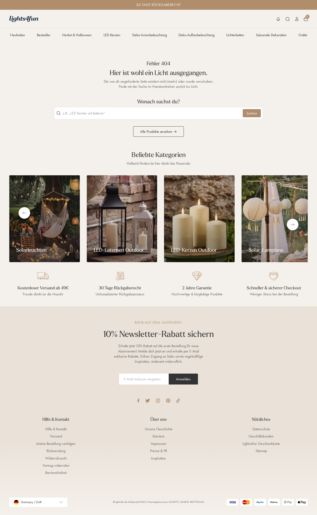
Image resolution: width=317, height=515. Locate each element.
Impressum (158, 443)
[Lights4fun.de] (24, 19)
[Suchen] (287, 19)
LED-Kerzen (112, 35)
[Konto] (296, 19)
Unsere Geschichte (158, 429)
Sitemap (261, 451)
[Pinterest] (168, 400)
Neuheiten (17, 35)
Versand (56, 436)
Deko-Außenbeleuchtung (196, 35)
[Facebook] (138, 400)
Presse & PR (158, 451)
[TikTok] (178, 400)
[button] (278, 19)
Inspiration (158, 458)
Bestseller (43, 35)
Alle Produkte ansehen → (158, 131)
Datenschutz (261, 429)
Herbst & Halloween (77, 35)
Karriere (158, 436)
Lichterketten (235, 35)
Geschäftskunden (261, 436)
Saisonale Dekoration (271, 35)
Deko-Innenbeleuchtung (149, 35)
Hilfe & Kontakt (56, 429)
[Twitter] (147, 401)
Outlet (302, 35)
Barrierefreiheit (56, 472)
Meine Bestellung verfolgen (56, 443)
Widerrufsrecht (56, 458)
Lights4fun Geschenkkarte (261, 443)
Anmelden (183, 379)
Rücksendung (55, 451)
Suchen (251, 113)
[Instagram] (158, 400)
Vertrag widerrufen (56, 465)
